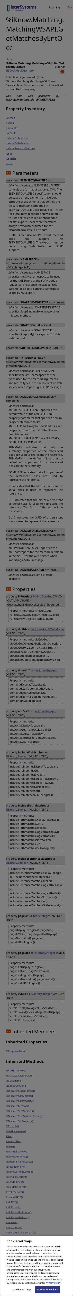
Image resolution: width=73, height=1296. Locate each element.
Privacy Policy (52, 1282)
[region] (36, 1266)
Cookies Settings (22, 1289)
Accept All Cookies (47, 1289)
